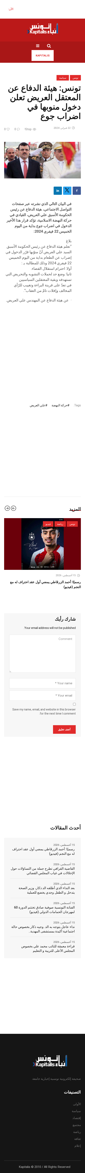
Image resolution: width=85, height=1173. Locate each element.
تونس (75, 78)
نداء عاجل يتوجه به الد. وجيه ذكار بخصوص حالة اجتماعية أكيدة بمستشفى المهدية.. (43, 929)
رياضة (77, 1132)
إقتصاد (76, 1118)
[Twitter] (67, 191)
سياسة (62, 78)
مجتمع (77, 1125)
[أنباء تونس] (42, 29)
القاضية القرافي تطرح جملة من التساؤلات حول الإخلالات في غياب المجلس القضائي (43, 871)
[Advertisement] (42, 349)
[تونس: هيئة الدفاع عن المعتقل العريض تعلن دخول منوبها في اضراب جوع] (42, 160)
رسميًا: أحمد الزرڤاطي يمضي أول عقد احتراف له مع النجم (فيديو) (43, 851)
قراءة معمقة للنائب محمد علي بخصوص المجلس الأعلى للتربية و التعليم (48, 948)
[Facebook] (77, 191)
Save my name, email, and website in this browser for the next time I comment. (44, 712)
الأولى (77, 1104)
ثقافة (77, 1139)
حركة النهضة (59, 405)
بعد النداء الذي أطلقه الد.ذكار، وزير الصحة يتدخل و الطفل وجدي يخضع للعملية (47, 890)
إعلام (77, 1146)
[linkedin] (58, 191)
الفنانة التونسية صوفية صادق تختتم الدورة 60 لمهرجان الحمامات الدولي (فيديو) (44, 909)
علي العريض (37, 405)
